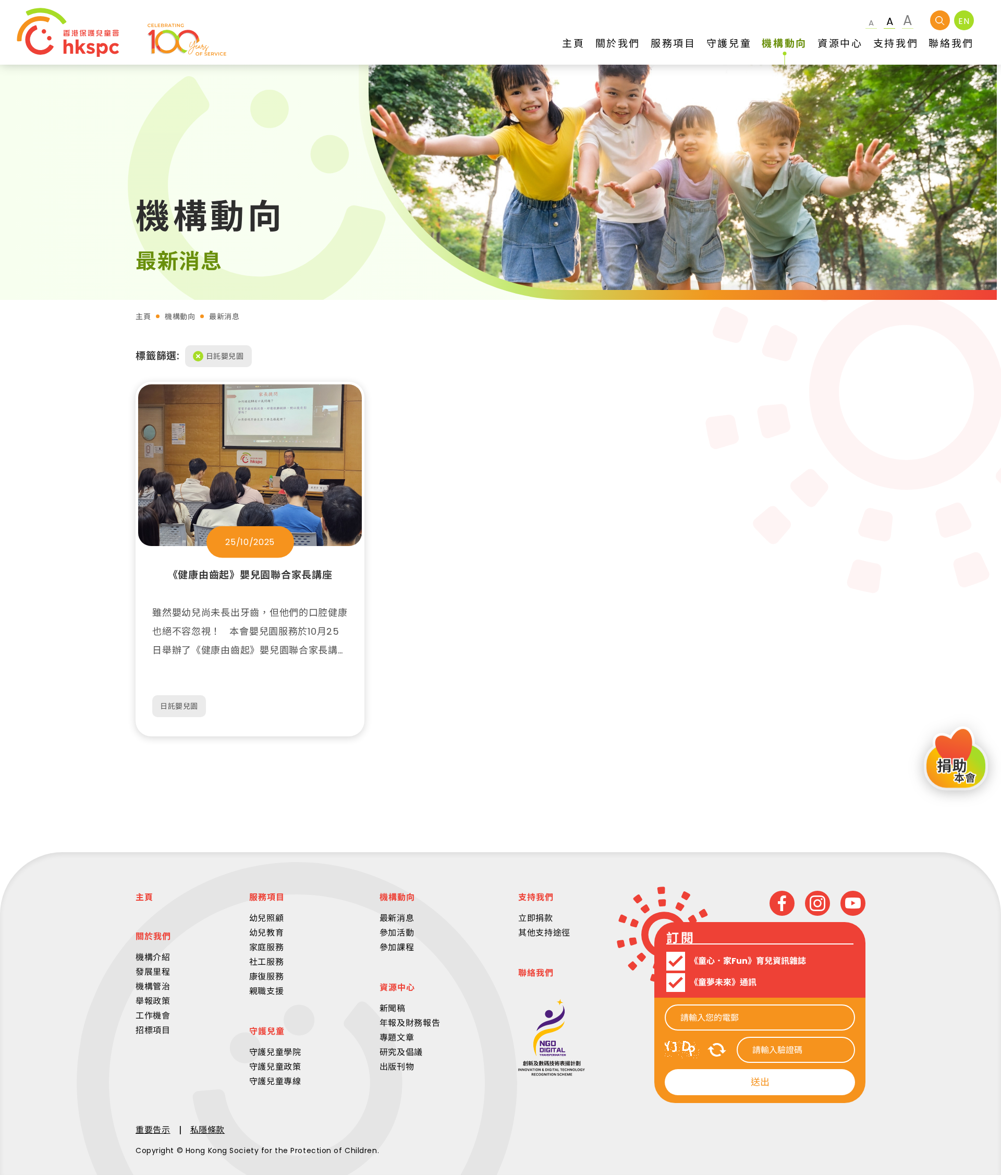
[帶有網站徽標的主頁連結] (121, 32)
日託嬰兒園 (225, 356)
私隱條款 (207, 1130)
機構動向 (180, 316)
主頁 (143, 316)
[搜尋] (940, 20)
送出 (760, 1081)
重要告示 (153, 1130)
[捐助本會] (955, 760)
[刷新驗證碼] (716, 1049)
